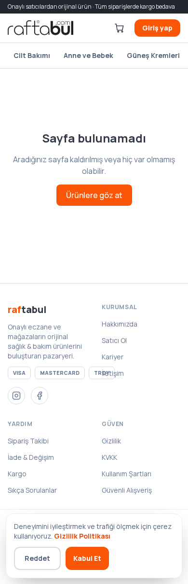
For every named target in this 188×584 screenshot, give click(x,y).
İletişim (113, 373)
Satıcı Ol (114, 340)
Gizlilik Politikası (82, 536)
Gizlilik (111, 440)
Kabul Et (87, 558)
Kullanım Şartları (126, 473)
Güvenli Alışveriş (127, 490)
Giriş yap (157, 27)
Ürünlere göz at (94, 195)
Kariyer (112, 356)
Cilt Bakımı (31, 55)
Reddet (37, 558)
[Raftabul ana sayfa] (40, 28)
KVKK (109, 457)
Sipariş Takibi (28, 440)
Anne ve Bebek (88, 55)
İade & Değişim (31, 457)
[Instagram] (16, 395)
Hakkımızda (119, 323)
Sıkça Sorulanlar (32, 490)
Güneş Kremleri (153, 55)
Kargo (17, 473)
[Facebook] (39, 395)
